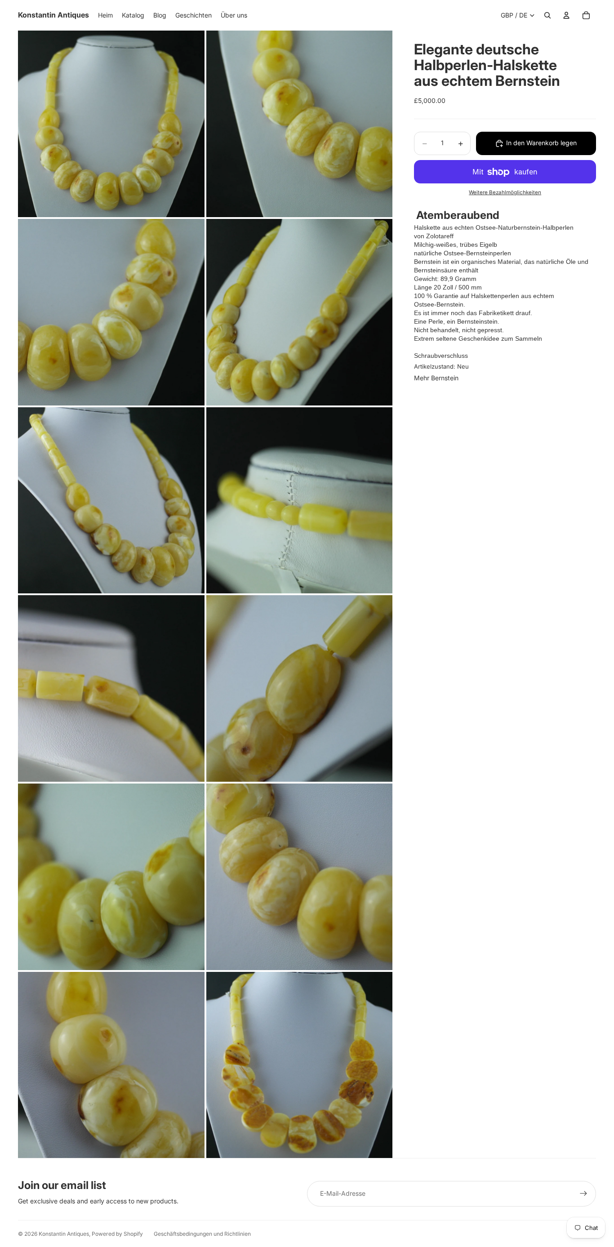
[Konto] (566, 15)
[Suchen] (547, 15)
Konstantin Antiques (64, 1233)
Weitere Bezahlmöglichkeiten (505, 193)
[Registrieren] (583, 1193)
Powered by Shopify (117, 1233)
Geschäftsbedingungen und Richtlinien (202, 1233)
